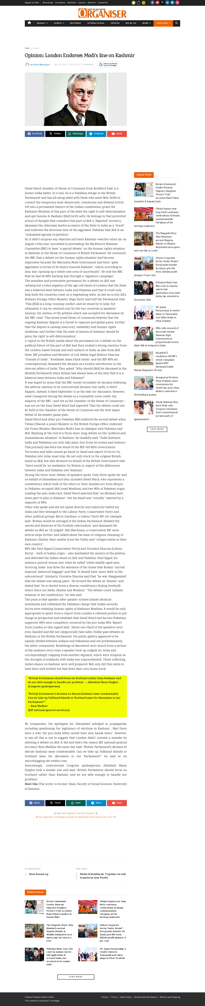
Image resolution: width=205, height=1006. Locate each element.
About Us (91, 2)
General (36, 48)
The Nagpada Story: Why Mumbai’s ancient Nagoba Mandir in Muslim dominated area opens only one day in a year (59, 933)
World (58, 23)
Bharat (41, 23)
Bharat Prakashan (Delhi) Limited (40, 997)
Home (27, 48)
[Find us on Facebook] (152, 3)
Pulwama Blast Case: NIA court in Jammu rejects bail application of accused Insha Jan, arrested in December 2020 (59, 957)
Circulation (60, 2)
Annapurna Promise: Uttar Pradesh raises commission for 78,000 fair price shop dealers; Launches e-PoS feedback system (156, 386)
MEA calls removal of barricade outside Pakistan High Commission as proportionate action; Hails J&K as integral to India (156, 337)
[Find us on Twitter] (162, 3)
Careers (82, 2)
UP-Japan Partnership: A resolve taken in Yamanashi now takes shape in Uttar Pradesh (113, 953)
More (145, 23)
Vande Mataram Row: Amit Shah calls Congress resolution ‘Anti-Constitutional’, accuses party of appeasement (156, 411)
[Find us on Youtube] (157, 3)
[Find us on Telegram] (172, 3)
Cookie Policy (125, 997)
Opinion (115, 23)
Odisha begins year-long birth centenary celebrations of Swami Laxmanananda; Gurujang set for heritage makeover (113, 909)
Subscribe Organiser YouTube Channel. (76, 813)
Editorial (76, 23)
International (96, 23)
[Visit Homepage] (102, 13)
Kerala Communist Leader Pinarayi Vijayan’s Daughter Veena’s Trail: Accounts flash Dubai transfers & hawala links (59, 909)
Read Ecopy (48, 2)
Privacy (105, 997)
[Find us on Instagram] (177, 3)
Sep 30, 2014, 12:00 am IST (67, 64)
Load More (76, 977)
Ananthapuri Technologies (49, 1001)
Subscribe (162, 23)
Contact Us (103, 2)
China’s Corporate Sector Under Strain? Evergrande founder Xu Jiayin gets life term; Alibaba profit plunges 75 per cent (113, 933)
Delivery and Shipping (170, 997)
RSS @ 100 (131, 23)
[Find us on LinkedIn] (167, 3)
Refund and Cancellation (145, 997)
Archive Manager (40, 64)
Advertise (71, 2)
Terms (114, 997)
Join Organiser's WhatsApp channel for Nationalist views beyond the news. (75, 817)
